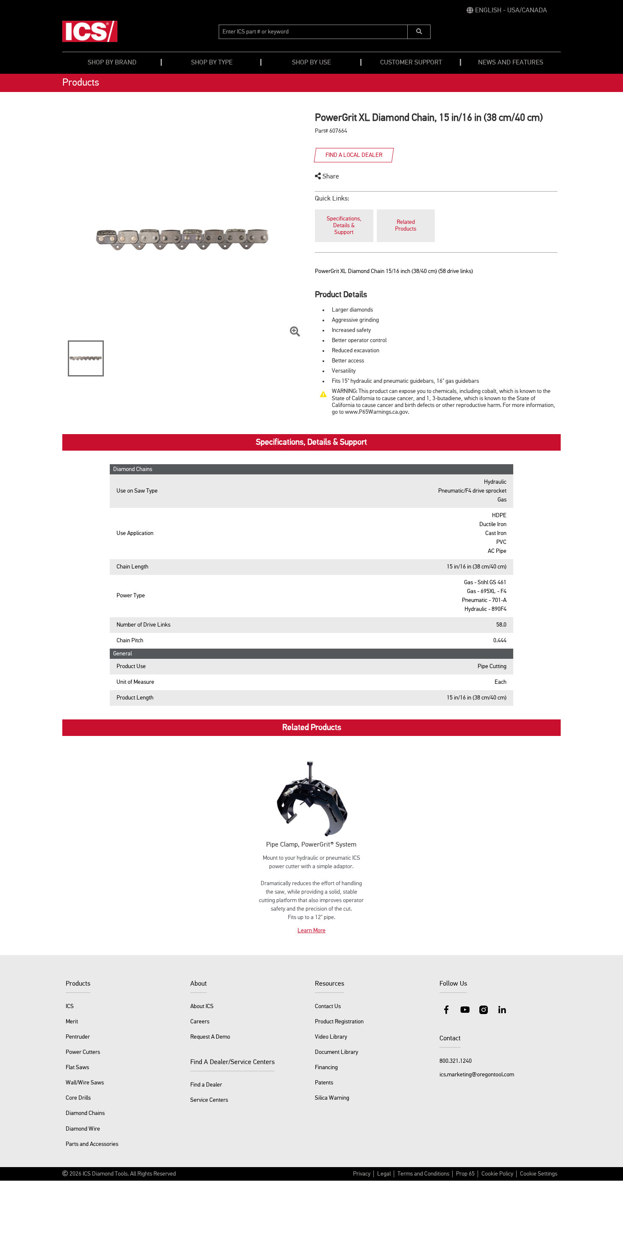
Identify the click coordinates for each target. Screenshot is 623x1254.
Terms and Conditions (423, 1174)
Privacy (361, 1174)
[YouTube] (465, 1010)
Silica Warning (332, 1098)
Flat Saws (77, 1067)
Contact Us (328, 1006)
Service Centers (209, 1100)
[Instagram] (483, 1010)
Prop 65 (465, 1174)
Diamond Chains (85, 1113)
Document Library (336, 1052)
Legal (384, 1174)
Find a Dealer (206, 1085)
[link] (507, 10)
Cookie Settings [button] (538, 1174)
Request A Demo (210, 1037)
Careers (199, 1022)
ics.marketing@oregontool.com (476, 1075)
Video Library (331, 1037)
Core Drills (78, 1098)
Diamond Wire (83, 1129)
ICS (70, 1006)
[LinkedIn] (502, 1010)
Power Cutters (83, 1052)
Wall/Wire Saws (85, 1083)
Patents (324, 1083)
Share (330, 176)
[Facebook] (446, 1010)
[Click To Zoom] (295, 332)
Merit (72, 1022)
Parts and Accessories (92, 1144)
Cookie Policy (497, 1174)
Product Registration (339, 1022)
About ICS (202, 1006)
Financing (326, 1067)
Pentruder (78, 1037)
